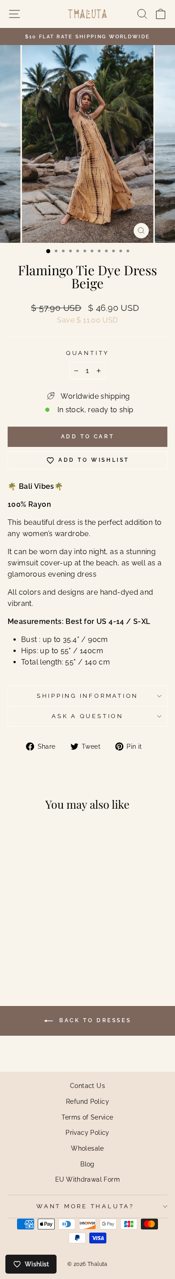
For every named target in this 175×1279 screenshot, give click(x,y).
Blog (87, 1164)
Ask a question (87, 716)
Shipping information (87, 695)
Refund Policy (87, 1101)
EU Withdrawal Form (87, 1179)
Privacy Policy (87, 1132)
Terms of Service (87, 1117)
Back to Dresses (94, 1020)
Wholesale (87, 1148)
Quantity (87, 353)
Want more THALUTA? (85, 1206)
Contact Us (87, 1085)
